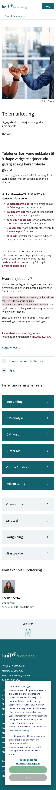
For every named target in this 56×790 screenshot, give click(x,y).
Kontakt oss (9, 347)
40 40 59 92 (7, 606)
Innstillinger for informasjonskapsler (28, 761)
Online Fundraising (20, 467)
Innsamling (14, 402)
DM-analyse (15, 418)
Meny (48, 6)
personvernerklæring (19, 730)
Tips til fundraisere (14, 16)
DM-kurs (12, 434)
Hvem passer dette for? (26, 361)
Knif (4, 723)
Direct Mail (14, 451)
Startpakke (14, 553)
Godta (28, 769)
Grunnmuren (15, 504)
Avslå (28, 777)
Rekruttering (15, 484)
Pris (12, 370)
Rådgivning (14, 537)
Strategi (12, 521)
